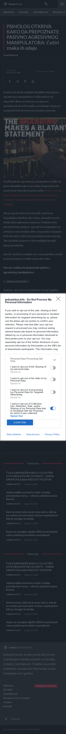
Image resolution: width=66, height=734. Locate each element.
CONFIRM (20, 422)
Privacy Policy (52, 434)
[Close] (59, 300)
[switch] (53, 368)
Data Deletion (14, 434)
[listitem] (33, 359)
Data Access (33, 434)
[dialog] (33, 367)
